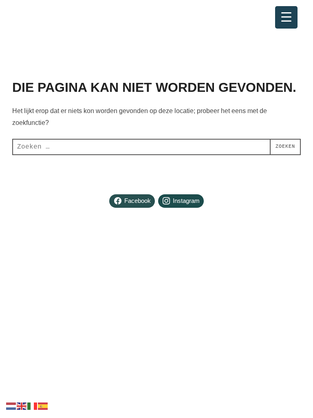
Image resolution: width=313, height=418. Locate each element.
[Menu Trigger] (286, 17)
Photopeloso (47, 16)
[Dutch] (11, 405)
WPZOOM (287, 277)
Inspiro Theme (240, 277)
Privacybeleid (29, 268)
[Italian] (32, 405)
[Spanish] (43, 405)
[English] (22, 405)
